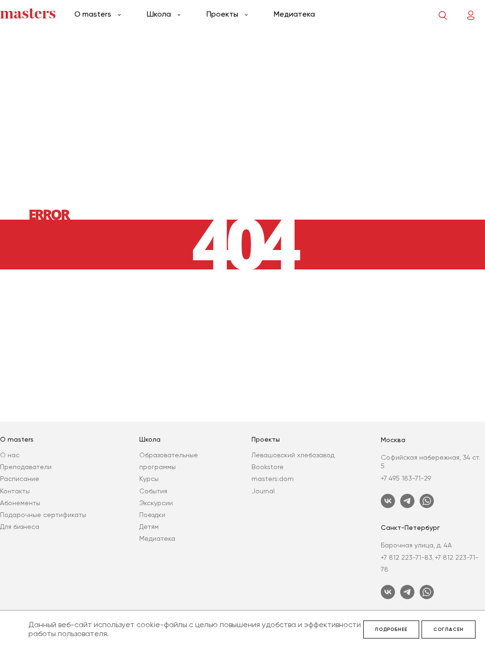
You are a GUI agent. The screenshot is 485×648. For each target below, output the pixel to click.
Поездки (152, 514)
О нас (9, 455)
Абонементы (20, 503)
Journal (263, 491)
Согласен (448, 629)
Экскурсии (156, 503)
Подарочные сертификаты (43, 514)
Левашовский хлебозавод (292, 455)
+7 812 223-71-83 (406, 557)
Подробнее (391, 629)
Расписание (19, 478)
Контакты (15, 491)
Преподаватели (26, 467)
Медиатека (294, 14)
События (153, 491)
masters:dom (272, 478)
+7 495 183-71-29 (406, 478)
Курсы (149, 478)
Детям (149, 526)
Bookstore (267, 467)
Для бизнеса (19, 526)
